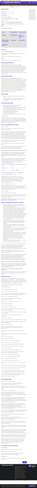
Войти (34, 2)
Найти (25, 462)
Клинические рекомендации (6, 4)
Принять (32, 485)
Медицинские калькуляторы (23, 4)
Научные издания (14, 4)
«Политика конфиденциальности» (19, 465)
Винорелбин (7, 6)
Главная (2, 6)
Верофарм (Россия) (10, 11)
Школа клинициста (32, 4)
